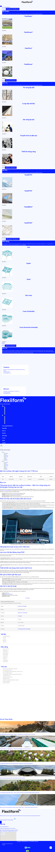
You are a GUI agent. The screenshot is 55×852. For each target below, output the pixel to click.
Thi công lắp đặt (28, 87)
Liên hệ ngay (27, 598)
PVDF (19, 606)
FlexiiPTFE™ (29, 191)
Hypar (28, 263)
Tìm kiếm (1, 445)
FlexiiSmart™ (28, 32)
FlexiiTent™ (28, 48)
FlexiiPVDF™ (28, 223)
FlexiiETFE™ (29, 175)
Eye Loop (28, 295)
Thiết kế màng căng (28, 152)
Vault (28, 279)
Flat (28, 247)
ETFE (23, 606)
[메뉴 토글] (1, 6)
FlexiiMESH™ (28, 207)
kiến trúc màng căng (5, 490)
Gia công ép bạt (28, 120)
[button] (1, 822)
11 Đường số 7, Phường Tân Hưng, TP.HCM (10, 831)
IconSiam (15, 494)
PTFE (21, 606)
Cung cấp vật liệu (28, 103)
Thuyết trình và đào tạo (28, 136)
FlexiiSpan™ (29, 16)
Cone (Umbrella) (28, 311)
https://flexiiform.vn (9, 594)
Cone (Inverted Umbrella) (28, 327)
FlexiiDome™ (28, 64)
